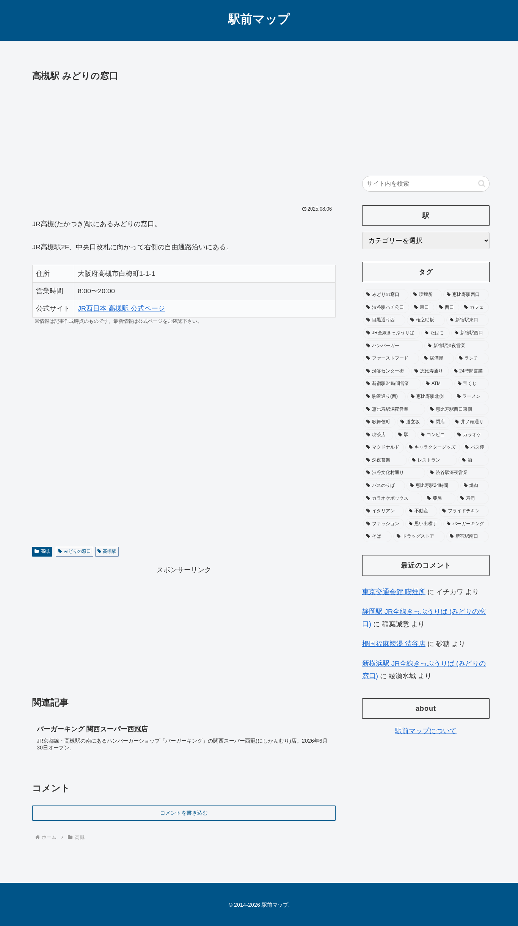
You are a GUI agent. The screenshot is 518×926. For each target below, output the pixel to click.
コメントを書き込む (184, 813)
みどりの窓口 (77, 551)
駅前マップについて (426, 731)
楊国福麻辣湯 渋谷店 (393, 644)
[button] (481, 183)
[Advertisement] (184, 141)
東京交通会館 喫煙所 (393, 592)
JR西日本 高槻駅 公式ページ (121, 308)
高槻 (45, 551)
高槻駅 (109, 551)
